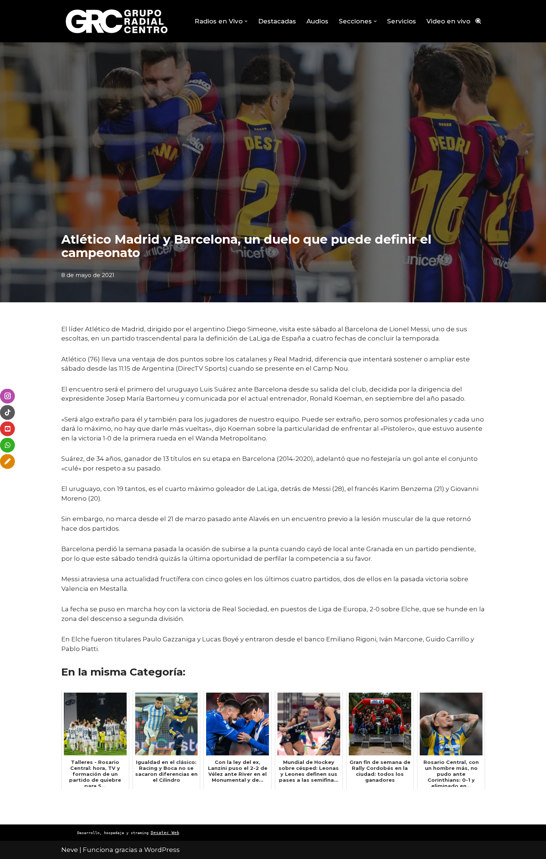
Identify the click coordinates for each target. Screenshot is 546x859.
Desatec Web (165, 832)
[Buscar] (478, 21)
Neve (69, 849)
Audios (317, 21)
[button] (246, 21)
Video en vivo (448, 21)
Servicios (401, 21)
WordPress (162, 849)
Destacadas (277, 21)
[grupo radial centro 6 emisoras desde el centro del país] (117, 21)
